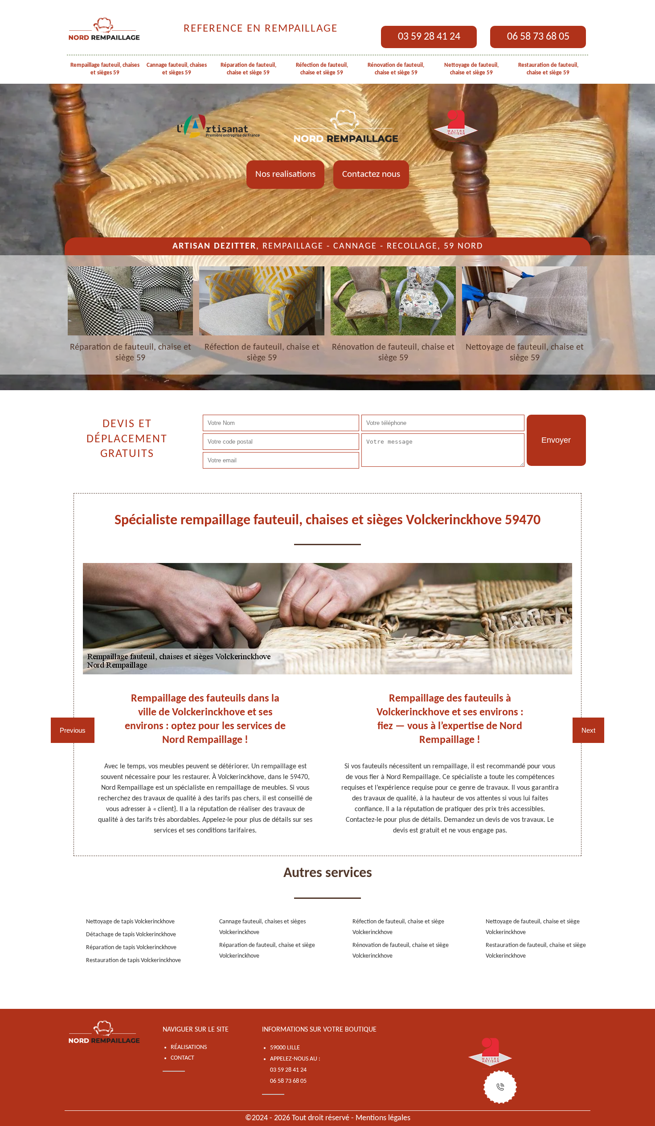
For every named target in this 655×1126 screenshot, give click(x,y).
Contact (182, 1058)
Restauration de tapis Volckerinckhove (133, 960)
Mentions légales (383, 1118)
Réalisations (189, 1047)
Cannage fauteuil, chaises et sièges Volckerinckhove (262, 927)
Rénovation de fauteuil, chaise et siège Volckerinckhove (400, 950)
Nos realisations (285, 174)
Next (588, 730)
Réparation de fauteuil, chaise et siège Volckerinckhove (267, 950)
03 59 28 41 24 (429, 37)
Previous (73, 730)
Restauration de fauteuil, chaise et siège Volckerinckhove (536, 950)
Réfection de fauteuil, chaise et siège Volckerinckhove (398, 927)
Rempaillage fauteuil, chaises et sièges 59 (104, 69)
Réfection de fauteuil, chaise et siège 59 (322, 69)
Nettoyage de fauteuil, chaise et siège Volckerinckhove (533, 927)
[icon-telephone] (500, 1087)
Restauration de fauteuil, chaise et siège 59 (548, 69)
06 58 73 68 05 (538, 37)
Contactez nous (371, 174)
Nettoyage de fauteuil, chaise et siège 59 (471, 69)
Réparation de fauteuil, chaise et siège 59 (248, 69)
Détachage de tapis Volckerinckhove (131, 934)
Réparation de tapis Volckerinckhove (131, 947)
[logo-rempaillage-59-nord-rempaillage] (105, 29)
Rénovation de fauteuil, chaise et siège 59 (396, 69)
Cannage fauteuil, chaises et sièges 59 (177, 69)
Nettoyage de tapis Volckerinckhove (130, 921)
